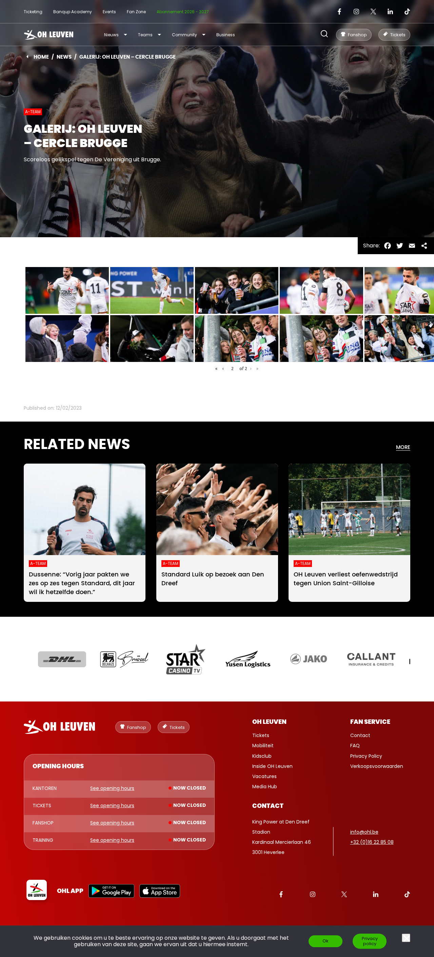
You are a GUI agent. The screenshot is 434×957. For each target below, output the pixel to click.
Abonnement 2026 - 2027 (183, 11)
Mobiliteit (263, 745)
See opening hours (112, 789)
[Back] (27, 56)
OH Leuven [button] (269, 722)
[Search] (324, 34)
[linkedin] (390, 11)
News (64, 57)
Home (41, 57)
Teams (145, 35)
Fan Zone (136, 11)
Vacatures (264, 776)
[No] (406, 938)
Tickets (260, 735)
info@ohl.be (364, 832)
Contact (360, 735)
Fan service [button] (370, 722)
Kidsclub (262, 756)
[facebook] (339, 11)
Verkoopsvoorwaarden (376, 766)
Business (225, 35)
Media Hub (264, 786)
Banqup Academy (72, 11)
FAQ (355, 745)
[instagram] (356, 11)
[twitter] (373, 11)
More (403, 447)
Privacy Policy (366, 756)
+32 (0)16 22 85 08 (372, 842)
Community (184, 35)
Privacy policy (370, 941)
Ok (325, 941)
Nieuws (111, 35)
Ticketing (33, 11)
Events (109, 11)
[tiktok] (407, 11)
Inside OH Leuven (272, 766)
